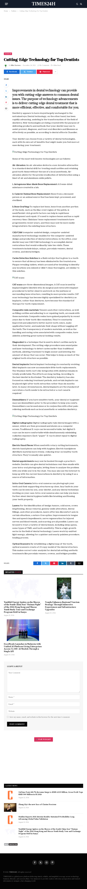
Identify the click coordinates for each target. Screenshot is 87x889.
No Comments (44, 65)
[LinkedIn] (6, 96)
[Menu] (6, 3)
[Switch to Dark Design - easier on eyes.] (77, 4)
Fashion (8, 54)
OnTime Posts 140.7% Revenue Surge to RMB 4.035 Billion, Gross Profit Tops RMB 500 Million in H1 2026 (50, 793)
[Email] (6, 108)
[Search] (81, 3)
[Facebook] (6, 85)
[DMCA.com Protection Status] (11, 845)
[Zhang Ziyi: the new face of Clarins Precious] (10, 807)
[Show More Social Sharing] (55, 72)
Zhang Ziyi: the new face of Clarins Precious (37, 804)
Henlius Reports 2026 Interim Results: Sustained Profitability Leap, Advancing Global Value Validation (46, 818)
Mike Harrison (16, 65)
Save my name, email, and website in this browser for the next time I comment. (40, 717)
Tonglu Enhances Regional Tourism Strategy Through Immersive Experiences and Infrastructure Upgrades (62, 606)
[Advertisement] (43, 32)
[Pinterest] (6, 102)
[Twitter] (6, 91)
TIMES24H (13, 872)
